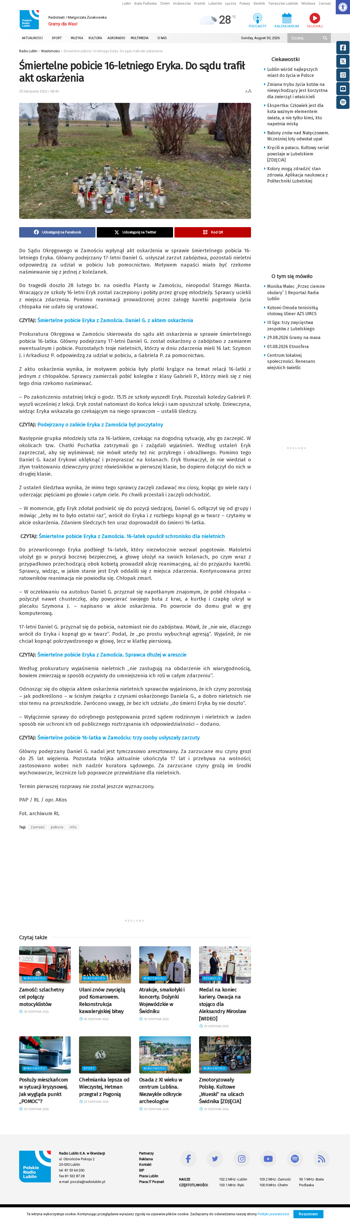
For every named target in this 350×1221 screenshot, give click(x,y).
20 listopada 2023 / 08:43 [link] (39, 91)
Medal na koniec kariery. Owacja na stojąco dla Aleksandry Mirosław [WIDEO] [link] (222, 1004)
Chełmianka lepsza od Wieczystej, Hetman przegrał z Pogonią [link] (104, 1087)
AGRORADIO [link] (116, 38)
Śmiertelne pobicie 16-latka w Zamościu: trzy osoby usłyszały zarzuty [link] (118, 737)
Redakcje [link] (212, 978)
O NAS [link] (162, 38)
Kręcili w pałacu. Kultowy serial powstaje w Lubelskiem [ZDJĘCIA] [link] (298, 154)
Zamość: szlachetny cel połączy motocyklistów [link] (41, 996)
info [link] (73, 827)
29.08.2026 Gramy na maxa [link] (293, 337)
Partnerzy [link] (146, 1153)
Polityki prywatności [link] (273, 1214)
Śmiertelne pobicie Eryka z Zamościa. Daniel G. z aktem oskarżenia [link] (115, 320)
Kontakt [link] (145, 1164)
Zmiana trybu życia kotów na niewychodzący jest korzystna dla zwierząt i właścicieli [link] (297, 90)
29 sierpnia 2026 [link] (216, 1026)
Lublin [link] (126, 3)
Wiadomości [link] (35, 978)
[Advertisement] (135, 878)
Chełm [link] (165, 3)
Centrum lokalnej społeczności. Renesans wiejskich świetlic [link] (291, 361)
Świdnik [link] (259, 3)
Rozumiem (308, 1214)
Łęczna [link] (230, 3)
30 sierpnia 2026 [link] (36, 1012)
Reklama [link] (146, 1159)
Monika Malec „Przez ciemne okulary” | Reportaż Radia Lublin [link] (296, 292)
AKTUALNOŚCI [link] (32, 38)
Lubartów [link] (215, 3)
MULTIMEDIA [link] (139, 38)
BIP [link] (141, 1170)
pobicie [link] (57, 827)
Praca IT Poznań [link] (151, 1182)
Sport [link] (89, 1068)
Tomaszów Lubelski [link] (283, 3)
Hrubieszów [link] (182, 3)
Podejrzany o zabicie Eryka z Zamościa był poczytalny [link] (100, 424)
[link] (343, 7)
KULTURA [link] (95, 38)
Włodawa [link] (308, 3)
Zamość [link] (325, 3)
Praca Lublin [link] (148, 1176)
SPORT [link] (57, 38)
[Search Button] (325, 38)
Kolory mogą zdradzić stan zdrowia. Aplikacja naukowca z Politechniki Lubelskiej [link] (297, 175)
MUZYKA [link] (77, 38)
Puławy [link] (245, 3)
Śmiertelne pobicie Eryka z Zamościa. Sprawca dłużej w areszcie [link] (111, 655)
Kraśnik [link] (199, 3)
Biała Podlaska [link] (145, 3)
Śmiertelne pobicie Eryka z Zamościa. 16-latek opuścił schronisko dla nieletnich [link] (132, 536)
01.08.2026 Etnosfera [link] (288, 346)
